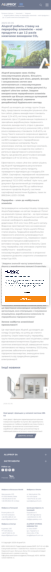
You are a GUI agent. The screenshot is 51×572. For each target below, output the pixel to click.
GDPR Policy (14, 282)
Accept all (25, 299)
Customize (25, 292)
